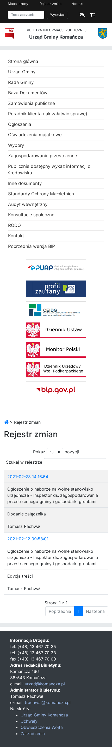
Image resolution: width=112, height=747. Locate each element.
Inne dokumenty (25, 183)
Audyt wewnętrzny (27, 204)
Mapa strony (18, 4)
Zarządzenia (33, 733)
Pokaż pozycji (56, 451)
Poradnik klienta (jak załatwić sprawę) (47, 113)
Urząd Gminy (21, 71)
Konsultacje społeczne (31, 214)
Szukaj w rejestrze (24, 462)
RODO (14, 225)
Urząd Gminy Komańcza (44, 714)
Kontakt (77, 4)
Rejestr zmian (50, 4)
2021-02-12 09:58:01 (27, 538)
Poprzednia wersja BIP (31, 246)
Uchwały (29, 721)
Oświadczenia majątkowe (35, 134)
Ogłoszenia (19, 124)
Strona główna (23, 61)
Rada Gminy (21, 82)
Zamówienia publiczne (31, 103)
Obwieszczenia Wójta (42, 727)
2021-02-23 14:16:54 (27, 476)
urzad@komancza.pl (45, 683)
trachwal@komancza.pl (48, 702)
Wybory (16, 145)
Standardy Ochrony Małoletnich (41, 193)
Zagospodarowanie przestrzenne (42, 155)
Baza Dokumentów (27, 92)
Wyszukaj (57, 15)
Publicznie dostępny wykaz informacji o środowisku (49, 170)
